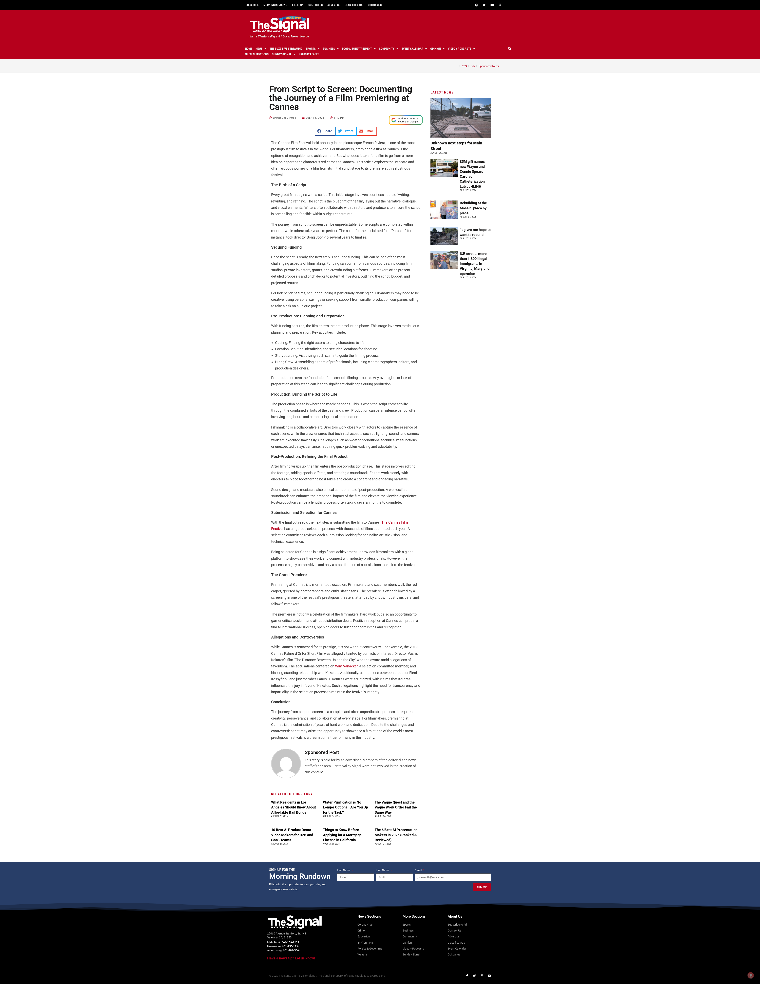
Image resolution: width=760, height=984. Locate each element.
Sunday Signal (282, 54)
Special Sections (257, 54)
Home (248, 49)
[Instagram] (500, 5)
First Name (344, 870)
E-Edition (298, 5)
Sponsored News (489, 66)
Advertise (333, 5)
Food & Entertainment (357, 49)
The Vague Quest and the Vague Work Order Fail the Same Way (396, 807)
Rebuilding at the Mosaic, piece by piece (473, 208)
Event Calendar (412, 49)
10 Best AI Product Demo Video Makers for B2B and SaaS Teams (292, 835)
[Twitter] (484, 5)
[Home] (457, 66)
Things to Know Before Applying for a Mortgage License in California (342, 835)
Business (329, 49)
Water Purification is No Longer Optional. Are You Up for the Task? (345, 807)
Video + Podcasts (459, 49)
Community (386, 49)
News (259, 49)
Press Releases (309, 54)
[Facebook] (476, 5)
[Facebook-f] (467, 975)
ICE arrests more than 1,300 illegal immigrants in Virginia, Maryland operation (474, 264)
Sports (311, 49)
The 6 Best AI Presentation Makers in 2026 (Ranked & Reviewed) (396, 835)
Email (418, 870)
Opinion (435, 49)
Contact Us (315, 5)
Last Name (383, 870)
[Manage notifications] (751, 975)
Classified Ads (354, 5)
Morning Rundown (275, 5)
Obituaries (375, 5)
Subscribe (252, 5)
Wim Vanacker (346, 666)
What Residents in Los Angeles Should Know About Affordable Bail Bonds (293, 807)
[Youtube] (492, 5)
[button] (510, 49)
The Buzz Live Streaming (286, 49)
